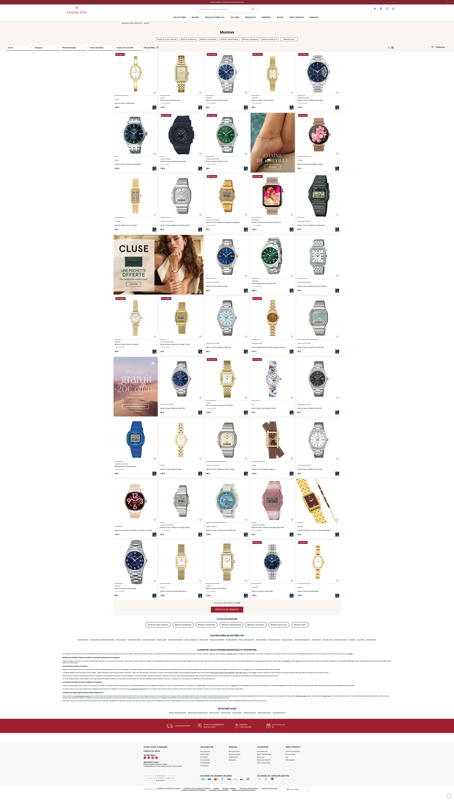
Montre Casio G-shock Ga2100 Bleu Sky (221, 530)
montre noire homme (137, 689)
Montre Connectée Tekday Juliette (310, 164)
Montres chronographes (217, 639)
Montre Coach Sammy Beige (171, 469)
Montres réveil (203, 639)
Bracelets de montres (340, 639)
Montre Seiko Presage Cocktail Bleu (128, 164)
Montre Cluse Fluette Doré (170, 100)
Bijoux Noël (260, 757)
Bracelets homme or (250, 712)
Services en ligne (234, 751)
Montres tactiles (121, 639)
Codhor (325, 696)
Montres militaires (287, 639)
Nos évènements (262, 751)
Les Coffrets (361, 639)
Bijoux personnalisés (263, 763)
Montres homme (214, 712)
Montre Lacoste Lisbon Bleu (262, 591)
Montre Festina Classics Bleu (217, 100)
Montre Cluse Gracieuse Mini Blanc (173, 591)
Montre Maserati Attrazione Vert (264, 283)
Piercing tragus (237, 712)
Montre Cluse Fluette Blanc (216, 588)
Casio (212, 672)
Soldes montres (371, 639)
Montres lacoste (226, 712)
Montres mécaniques (191, 639)
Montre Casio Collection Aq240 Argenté (175, 225)
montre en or (262, 661)
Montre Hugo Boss (301, 696)
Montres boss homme (264, 712)
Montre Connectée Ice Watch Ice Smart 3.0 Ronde (133, 530)
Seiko (240, 672)
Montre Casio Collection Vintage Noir (311, 225)
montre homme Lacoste (82, 696)
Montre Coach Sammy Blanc (308, 591)
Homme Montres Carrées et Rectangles (102, 639)
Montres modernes (274, 639)
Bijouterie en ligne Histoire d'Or (132, 23)
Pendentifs (352, 639)
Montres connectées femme (177, 712)
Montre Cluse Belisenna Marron (263, 469)
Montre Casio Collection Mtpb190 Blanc (312, 286)
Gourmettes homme (279, 712)
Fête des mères (327, 639)
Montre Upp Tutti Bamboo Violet (264, 408)
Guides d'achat (233, 757)
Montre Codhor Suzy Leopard (126, 225)
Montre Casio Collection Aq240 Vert (310, 347)
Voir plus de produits (227, 609)
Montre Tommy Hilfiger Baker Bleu (310, 100)
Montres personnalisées (175, 639)
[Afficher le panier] (391, 9)
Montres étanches (231, 639)
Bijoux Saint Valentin (263, 760)
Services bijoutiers (234, 754)
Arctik (329, 696)
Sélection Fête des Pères (246, 639)
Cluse (244, 672)
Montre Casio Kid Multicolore (125, 466)
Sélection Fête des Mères (302, 639)
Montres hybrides (261, 639)
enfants (350, 654)
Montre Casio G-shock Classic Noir (173, 161)
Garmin (216, 672)
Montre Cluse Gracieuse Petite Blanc (219, 405)
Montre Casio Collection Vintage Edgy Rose (268, 527)
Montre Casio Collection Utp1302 (218, 347)
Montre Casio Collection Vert (217, 161)
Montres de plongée (149, 639)
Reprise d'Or (232, 760)
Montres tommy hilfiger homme (197, 712)
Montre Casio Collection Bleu (217, 286)
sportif (298, 661)
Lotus (237, 672)
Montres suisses (83, 639)
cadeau (233, 685)
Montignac (231, 672)
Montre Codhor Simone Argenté (126, 344)
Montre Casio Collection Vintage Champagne (223, 222)
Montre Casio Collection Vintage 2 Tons (175, 344)
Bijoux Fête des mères (264, 754)
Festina (221, 672)
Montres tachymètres (134, 639)
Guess (255, 672)
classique (287, 661)
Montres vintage (162, 639)
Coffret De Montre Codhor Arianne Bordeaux (314, 530)
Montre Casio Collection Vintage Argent (175, 527)
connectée (230, 654)
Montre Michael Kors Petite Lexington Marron (269, 347)
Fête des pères (316, 639)
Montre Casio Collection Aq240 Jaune (220, 469)
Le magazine (204, 766)
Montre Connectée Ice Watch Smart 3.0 (266, 222)
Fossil (226, 672)
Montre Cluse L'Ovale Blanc (125, 103)
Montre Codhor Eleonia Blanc (263, 100)
